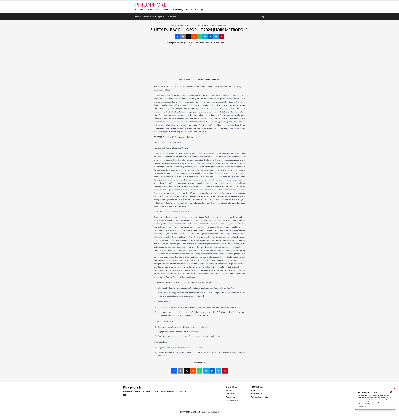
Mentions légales (257, 394)
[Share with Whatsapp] (199, 36)
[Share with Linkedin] (210, 36)
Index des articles (232, 400)
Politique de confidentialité (260, 397)
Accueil (173, 25)
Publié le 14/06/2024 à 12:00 (189, 79)
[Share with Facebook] (177, 36)
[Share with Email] (183, 36)
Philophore (151, 5)
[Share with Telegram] (216, 36)
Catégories (159, 16)
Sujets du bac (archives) (212, 79)
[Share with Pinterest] (221, 36)
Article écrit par (199, 363)
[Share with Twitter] (188, 36)
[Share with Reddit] (194, 36)
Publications (171, 16)
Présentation (148, 16)
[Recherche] (262, 16)
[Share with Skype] (205, 36)
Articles (138, 16)
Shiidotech (215, 412)
